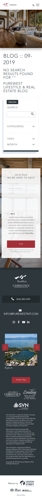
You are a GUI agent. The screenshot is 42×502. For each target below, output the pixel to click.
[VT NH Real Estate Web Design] (21, 484)
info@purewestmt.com (21, 314)
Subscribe (12, 102)
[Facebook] (18, 322)
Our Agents (21, 352)
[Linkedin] (28, 322)
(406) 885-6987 (23, 299)
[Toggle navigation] (37, 5)
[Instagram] (13, 322)
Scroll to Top (21, 380)
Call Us (33, 5)
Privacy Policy (29, 233)
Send (21, 244)
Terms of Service (24, 251)
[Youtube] (23, 322)
